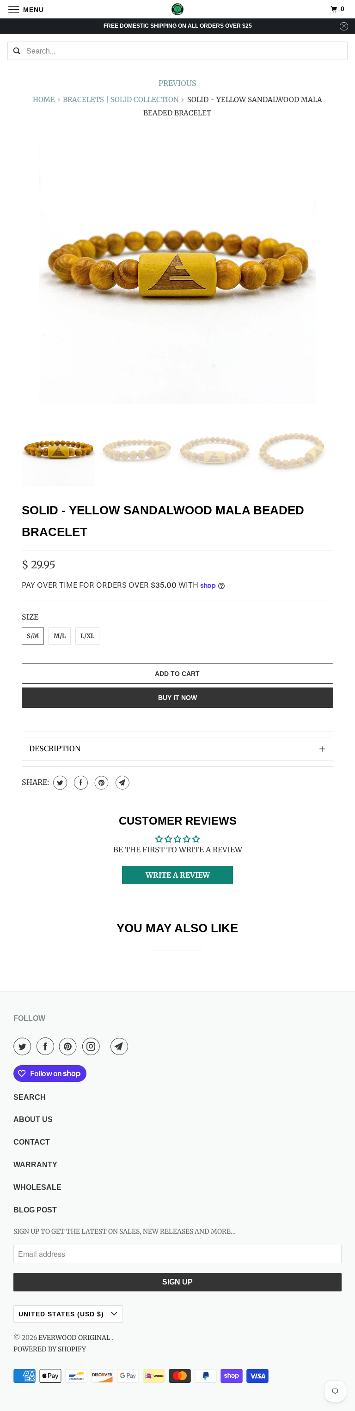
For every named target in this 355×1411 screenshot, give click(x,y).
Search (29, 1097)
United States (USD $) (62, 1314)
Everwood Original (75, 1337)
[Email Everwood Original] (121, 1046)
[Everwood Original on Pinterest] (69, 1046)
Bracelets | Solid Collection (121, 99)
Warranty (35, 1165)
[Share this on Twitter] (59, 783)
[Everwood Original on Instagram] (93, 1046)
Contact (31, 1142)
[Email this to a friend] (121, 783)
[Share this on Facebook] (80, 783)
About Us (33, 1119)
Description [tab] (54, 748)
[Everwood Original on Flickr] (107, 1046)
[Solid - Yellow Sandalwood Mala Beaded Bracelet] (177, 265)
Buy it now (177, 697)
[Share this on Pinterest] (100, 783)
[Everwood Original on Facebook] (47, 1046)
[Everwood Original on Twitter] (24, 1046)
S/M (33, 636)
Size (30, 616)
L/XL (87, 636)
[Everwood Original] (177, 9)
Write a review (178, 875)
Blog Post (35, 1210)
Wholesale (37, 1187)
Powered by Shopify (49, 1349)
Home (44, 99)
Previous (177, 83)
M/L (60, 636)
